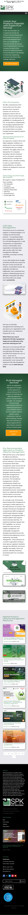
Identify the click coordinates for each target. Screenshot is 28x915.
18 (8, 753)
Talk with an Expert (11, 63)
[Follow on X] (7, 876)
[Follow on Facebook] (4, 876)
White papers (6, 826)
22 (22, 753)
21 (19, 753)
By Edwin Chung (7, 684)
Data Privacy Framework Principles (11, 811)
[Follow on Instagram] (12, 876)
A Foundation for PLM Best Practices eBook (12, 723)
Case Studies (6, 822)
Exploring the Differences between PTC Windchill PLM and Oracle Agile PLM (13, 702)
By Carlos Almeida (8, 641)
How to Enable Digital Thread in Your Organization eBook (14, 681)
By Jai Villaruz (7, 663)
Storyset (16, 809)
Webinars (5, 824)
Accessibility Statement (8, 813)
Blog (4, 819)
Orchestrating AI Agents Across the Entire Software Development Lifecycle (13, 846)
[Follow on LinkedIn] (10, 876)
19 (12, 753)
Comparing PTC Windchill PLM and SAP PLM (14, 744)
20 (15, 753)
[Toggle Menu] (26, 13)
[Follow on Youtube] (15, 876)
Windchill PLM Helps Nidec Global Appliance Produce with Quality (14, 660)
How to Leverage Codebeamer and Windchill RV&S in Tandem (14, 638)
